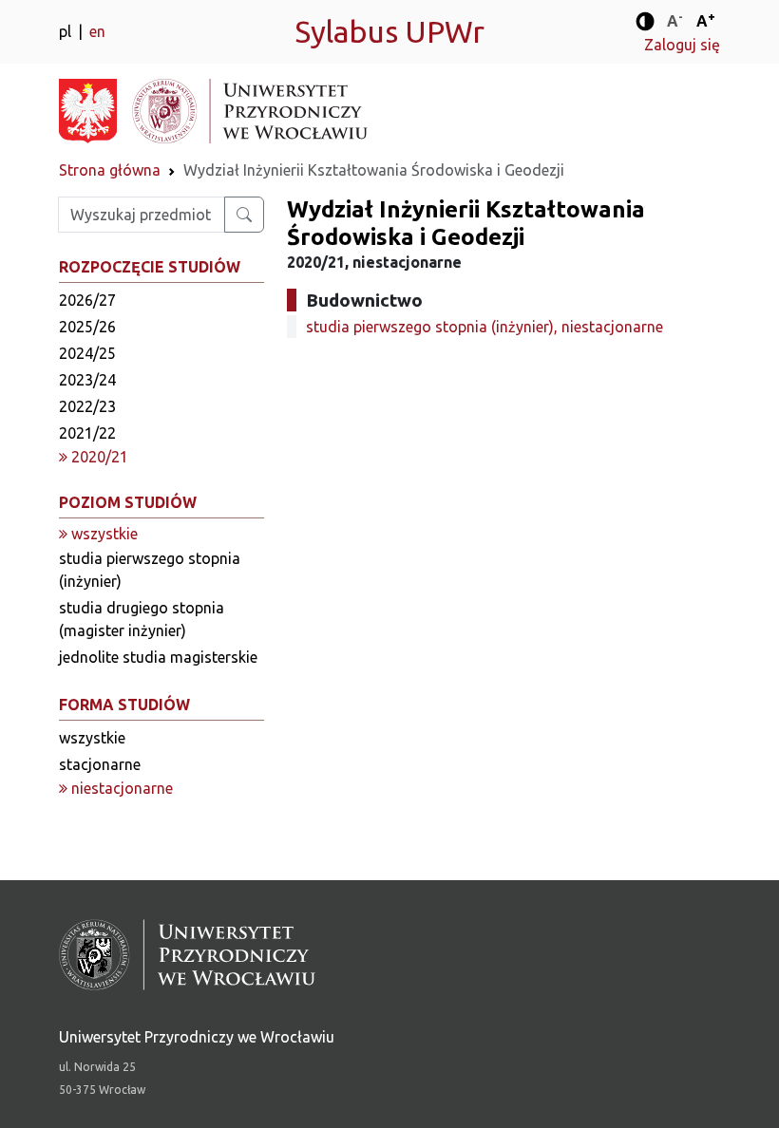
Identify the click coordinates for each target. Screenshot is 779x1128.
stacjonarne (100, 764)
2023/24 (87, 379)
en (97, 31)
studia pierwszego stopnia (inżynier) (149, 570)
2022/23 (87, 406)
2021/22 (87, 433)
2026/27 (87, 300)
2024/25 (87, 353)
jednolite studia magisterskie (158, 657)
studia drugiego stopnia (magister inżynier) (141, 619)
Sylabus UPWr (389, 31)
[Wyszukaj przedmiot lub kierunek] (244, 215)
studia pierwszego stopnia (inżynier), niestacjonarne (484, 326)
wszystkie (92, 737)
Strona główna (110, 170)
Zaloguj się (682, 44)
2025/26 (87, 326)
